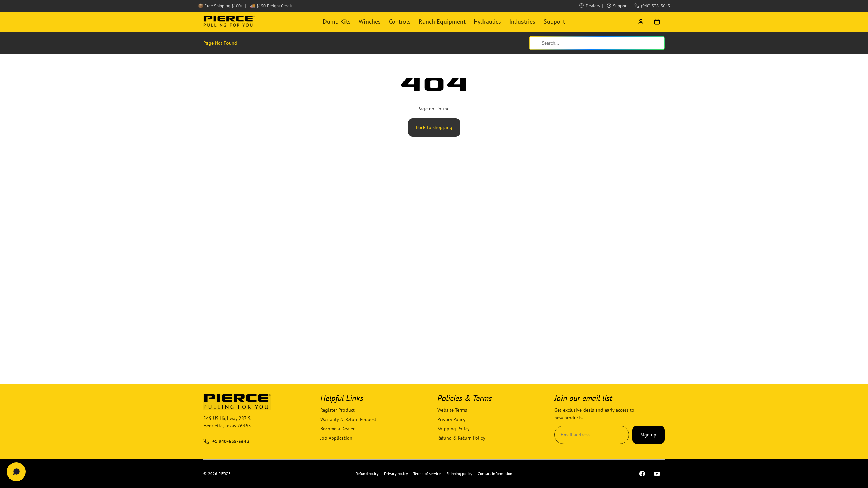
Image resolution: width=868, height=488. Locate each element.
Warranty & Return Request (348, 419)
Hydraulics (487, 21)
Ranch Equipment (442, 21)
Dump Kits (337, 21)
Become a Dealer (337, 429)
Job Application (336, 438)
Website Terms (452, 410)
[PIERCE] (229, 22)
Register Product (337, 410)
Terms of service (427, 473)
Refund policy (367, 473)
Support (620, 6)
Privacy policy (396, 473)
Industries (522, 21)
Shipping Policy (453, 429)
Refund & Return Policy (461, 438)
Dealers (593, 6)
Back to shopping (434, 127)
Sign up (648, 435)
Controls (400, 21)
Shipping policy (459, 473)
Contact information (495, 473)
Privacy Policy (451, 419)
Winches (370, 21)
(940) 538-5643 (655, 6)
